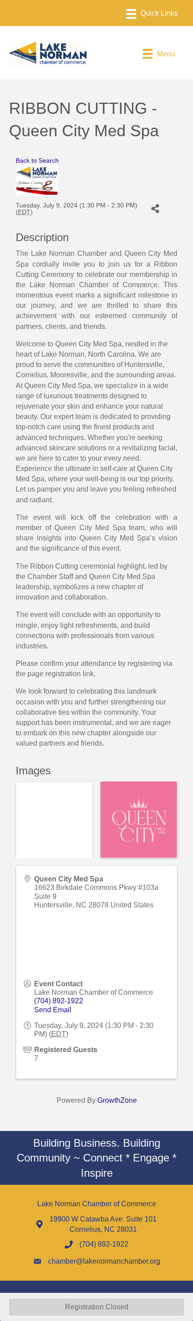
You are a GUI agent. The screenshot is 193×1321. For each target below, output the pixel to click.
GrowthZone (117, 1100)
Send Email (52, 1010)
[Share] (155, 209)
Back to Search (37, 160)
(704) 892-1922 (58, 1001)
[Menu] (152, 13)
